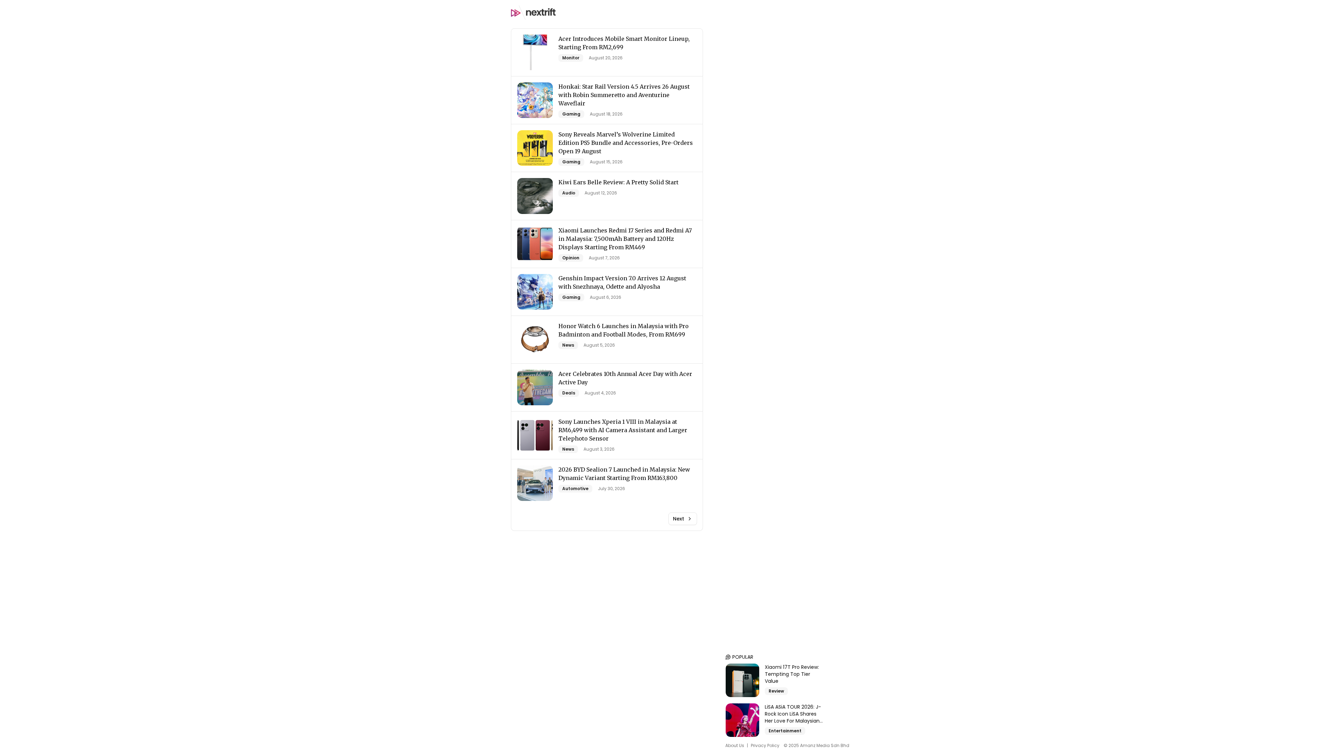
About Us (734, 745)
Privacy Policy (765, 745)
